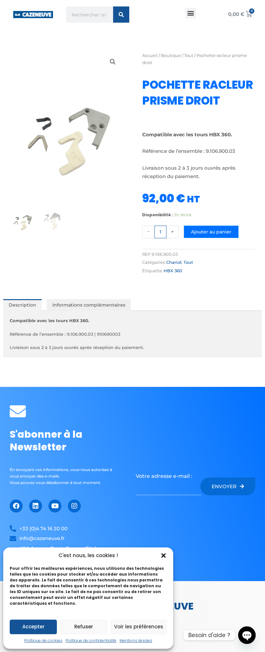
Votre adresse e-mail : (164, 476)
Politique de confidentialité (91, 640)
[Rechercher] (121, 14)
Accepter (33, 626)
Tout (188, 55)
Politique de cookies (43, 640)
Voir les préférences (138, 626)
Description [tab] (22, 305)
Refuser (83, 626)
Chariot (174, 262)
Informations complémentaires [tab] (88, 305)
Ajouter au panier (211, 232)
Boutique (171, 55)
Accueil (150, 55)
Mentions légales (136, 640)
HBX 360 (173, 270)
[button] (163, 555)
